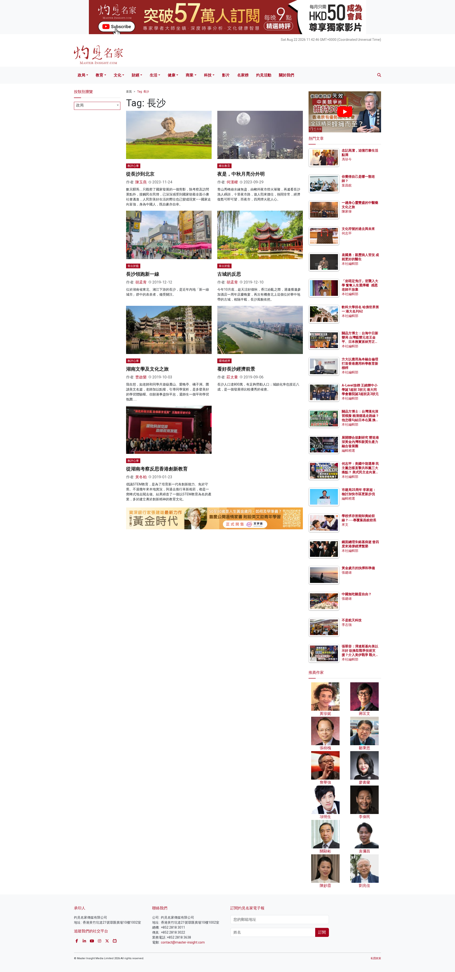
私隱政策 (376, 958)
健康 (171, 75)
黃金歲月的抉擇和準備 (358, 568)
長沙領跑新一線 (142, 274)
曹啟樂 (141, 377)
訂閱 (322, 932)
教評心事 (133, 165)
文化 (117, 75)
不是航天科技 (352, 620)
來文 (345, 524)
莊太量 (232, 377)
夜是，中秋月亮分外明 (241, 174)
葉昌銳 (347, 185)
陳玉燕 (141, 182)
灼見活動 (263, 75)
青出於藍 (133, 266)
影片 (226, 75)
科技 (208, 75)
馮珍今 (347, 159)
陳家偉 (347, 211)
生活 (153, 75)
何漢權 (232, 182)
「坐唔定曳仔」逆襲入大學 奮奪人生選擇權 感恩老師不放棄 (360, 285)
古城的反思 (229, 274)
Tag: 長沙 (143, 91)
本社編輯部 (350, 263)
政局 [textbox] (80, 105)
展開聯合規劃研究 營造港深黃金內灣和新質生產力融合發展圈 (360, 442)
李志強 (347, 625)
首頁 (129, 91)
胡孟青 (141, 282)
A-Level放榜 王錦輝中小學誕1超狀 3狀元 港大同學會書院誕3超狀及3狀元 (360, 389)
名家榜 (243, 75)
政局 (81, 75)
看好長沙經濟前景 (236, 369)
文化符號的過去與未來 (358, 229)
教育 (99, 75)
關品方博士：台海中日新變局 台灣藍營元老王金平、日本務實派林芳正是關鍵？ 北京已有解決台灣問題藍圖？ (360, 341)
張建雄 (347, 572)
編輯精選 (348, 450)
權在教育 (224, 165)
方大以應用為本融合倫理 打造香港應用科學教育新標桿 (360, 363)
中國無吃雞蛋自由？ (357, 594)
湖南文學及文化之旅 (147, 369)
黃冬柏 (141, 477)
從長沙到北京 (140, 174)
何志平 (347, 233)
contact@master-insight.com (183, 942)
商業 (189, 75)
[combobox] (97, 106)
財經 (135, 75)
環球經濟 (224, 361)
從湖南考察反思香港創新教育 (157, 469)
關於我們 (286, 75)
